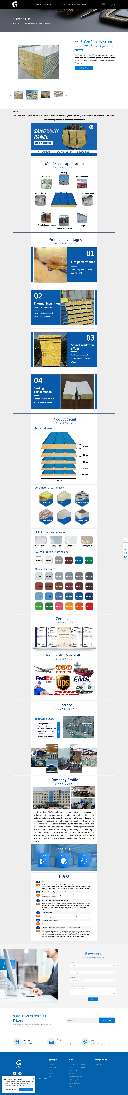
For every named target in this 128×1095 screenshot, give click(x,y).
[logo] (15, 4)
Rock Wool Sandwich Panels (33, 23)
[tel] (125, 544)
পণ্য (57, 4)
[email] (125, 553)
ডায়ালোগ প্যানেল (47, 23)
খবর (69, 4)
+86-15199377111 (29, 1044)
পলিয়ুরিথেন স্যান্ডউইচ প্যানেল (76, 1080)
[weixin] (125, 557)
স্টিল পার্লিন (71, 1074)
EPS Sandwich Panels (77, 1067)
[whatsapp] (125, 549)
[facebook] (14, 1073)
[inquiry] (125, 540)
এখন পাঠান (107, 1020)
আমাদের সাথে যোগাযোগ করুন (79, 4)
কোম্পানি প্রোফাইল (48, 4)
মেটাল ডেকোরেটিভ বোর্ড (74, 1083)
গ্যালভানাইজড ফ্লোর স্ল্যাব (75, 1077)
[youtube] (20, 1073)
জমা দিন (93, 999)
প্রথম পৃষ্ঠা (38, 4)
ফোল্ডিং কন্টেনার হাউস (74, 1086)
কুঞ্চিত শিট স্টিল (73, 1070)
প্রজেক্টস (63, 4)
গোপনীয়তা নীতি (98, 1064)
